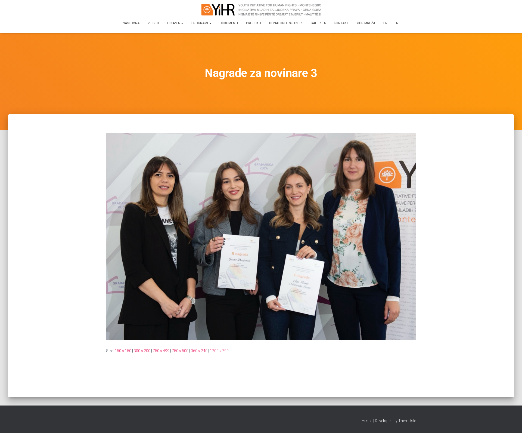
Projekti (253, 23)
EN (385, 23)
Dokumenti (229, 23)
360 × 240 (199, 351)
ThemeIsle (407, 421)
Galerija (318, 23)
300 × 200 (142, 351)
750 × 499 (161, 351)
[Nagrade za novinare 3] (261, 236)
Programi (200, 23)
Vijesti (153, 23)
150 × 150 (123, 351)
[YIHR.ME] (261, 9)
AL (397, 23)
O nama (174, 23)
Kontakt (341, 23)
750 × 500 (180, 351)
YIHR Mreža (365, 23)
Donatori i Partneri (286, 23)
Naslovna (131, 23)
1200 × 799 (219, 351)
